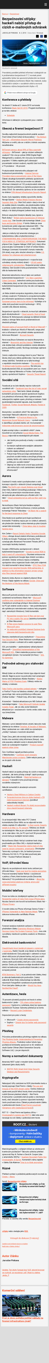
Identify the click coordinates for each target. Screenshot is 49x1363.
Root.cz (5, 14)
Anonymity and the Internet (22, 342)
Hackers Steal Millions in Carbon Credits (23, 794)
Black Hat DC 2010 (20, 108)
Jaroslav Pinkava (10, 33)
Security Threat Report (36, 374)
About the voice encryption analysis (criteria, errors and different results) (23, 882)
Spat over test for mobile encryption (31, 871)
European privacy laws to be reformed (18, 301)
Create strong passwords (27, 1020)
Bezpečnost (14, 14)
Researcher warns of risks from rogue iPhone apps (23, 899)
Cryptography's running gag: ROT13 (16, 1115)
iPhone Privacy (8, 904)
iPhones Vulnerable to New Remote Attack (19, 912)
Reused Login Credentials (21, 1010)
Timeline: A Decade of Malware (33, 727)
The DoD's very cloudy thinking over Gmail (25, 487)
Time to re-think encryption (31, 1162)
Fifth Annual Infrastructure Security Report (28, 192)
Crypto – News (8, 1177)
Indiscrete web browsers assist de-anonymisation (23, 426)
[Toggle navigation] (46, 4)
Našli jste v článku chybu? (11, 1246)
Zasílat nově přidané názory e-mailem (15, 1244)
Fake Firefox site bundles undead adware (19, 689)
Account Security (27, 335)
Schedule (11, 115)
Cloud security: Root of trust (33, 314)
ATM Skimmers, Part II (11, 975)
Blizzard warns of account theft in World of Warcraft (23, 327)
